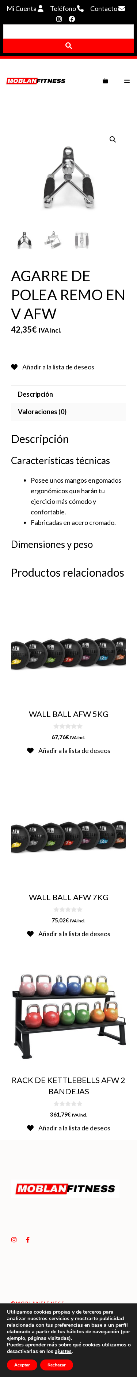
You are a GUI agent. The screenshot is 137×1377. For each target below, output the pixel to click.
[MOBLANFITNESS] (36, 81)
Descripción (35, 394)
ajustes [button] (63, 1351)
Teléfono (63, 8)
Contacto (104, 8)
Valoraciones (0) (42, 412)
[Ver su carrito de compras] (105, 81)
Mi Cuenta (22, 8)
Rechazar (56, 1365)
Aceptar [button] (22, 1365)
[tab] (68, 394)
